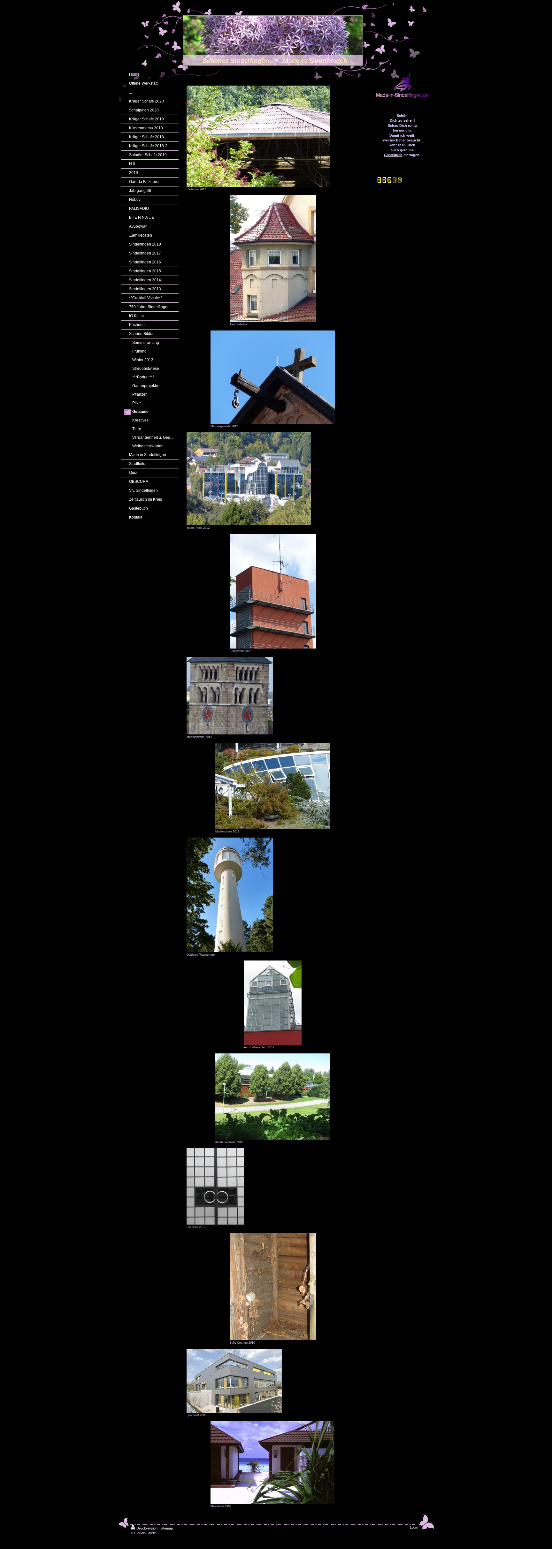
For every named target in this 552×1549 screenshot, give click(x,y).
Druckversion (146, 1528)
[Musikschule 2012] (272, 786)
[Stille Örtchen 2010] (273, 1286)
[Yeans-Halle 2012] (249, 478)
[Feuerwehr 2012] (273, 591)
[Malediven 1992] (273, 1462)
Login (414, 1527)
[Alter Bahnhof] (273, 258)
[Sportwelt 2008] (234, 1381)
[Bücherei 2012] (215, 1186)
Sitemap (166, 1528)
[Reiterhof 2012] (258, 136)
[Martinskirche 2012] (230, 695)
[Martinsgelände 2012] (273, 377)
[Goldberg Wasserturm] (230, 895)
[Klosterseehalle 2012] (272, 1096)
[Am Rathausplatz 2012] (273, 1003)
